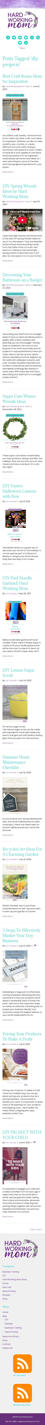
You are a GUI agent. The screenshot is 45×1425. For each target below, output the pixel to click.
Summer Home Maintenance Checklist (16, 762)
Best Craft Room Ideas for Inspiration (22, 79)
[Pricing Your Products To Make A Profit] (15, 1067)
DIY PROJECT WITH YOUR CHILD (21, 1135)
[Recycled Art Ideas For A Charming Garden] (15, 882)
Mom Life (6, 1287)
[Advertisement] (22, 1401)
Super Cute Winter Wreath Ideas (19, 399)
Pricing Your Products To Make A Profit (21, 1036)
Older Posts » (36, 1229)
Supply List (7, 1348)
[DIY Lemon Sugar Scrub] (15, 703)
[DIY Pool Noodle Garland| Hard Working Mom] (15, 616)
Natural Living (9, 1291)
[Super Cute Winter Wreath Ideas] (15, 432)
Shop (5, 1298)
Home (5, 1283)
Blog (4, 1316)
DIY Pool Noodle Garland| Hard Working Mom (17, 583)
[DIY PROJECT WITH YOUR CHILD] (15, 1165)
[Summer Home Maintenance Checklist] (15, 795)
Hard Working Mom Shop (14, 1279)
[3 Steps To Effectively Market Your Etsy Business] (15, 968)
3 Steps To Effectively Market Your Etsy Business (21, 935)
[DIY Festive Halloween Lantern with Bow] (15, 524)
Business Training (10, 1271)
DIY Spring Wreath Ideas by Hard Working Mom (19, 191)
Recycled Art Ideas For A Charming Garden (22, 852)
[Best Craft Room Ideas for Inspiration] (15, 112)
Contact (6, 1344)
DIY (4, 1275)
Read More (7, 172)
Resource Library (10, 1336)
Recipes (6, 1295)
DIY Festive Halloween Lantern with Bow (19, 491)
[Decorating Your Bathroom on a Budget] (15, 311)
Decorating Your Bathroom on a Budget (22, 277)
